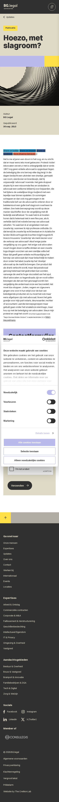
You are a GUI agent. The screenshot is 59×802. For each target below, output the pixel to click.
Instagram (32, 711)
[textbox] (29, 466)
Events (6, 581)
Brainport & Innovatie (13, 677)
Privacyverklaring (11, 765)
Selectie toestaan (30, 451)
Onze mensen (10, 543)
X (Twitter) (32, 719)
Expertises (8, 548)
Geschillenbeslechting (14, 626)
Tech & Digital (10, 688)
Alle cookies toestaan (29, 442)
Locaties (7, 586)
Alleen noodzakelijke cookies (29, 460)
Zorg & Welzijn (10, 693)
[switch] (51, 401)
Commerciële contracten (15, 610)
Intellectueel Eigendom (14, 632)
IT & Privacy (9, 637)
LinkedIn (13, 719)
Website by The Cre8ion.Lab (17, 791)
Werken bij (8, 570)
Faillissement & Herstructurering (19, 621)
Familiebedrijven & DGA (14, 682)
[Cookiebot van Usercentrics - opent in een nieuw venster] (42, 340)
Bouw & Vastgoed (12, 671)
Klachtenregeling (11, 771)
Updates (7, 553)
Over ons (7, 559)
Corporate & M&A (12, 615)
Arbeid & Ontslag (11, 604)
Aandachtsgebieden (15, 659)
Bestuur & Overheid (13, 666)
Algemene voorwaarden (15, 758)
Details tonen (43, 433)
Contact (7, 564)
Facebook (12, 711)
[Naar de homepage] (10, 7)
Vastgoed (8, 648)
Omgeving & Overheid (14, 643)
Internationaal (10, 575)
